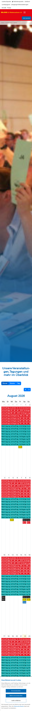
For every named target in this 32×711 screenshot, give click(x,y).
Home (2, 22)
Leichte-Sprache (6, 1)
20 (17, 636)
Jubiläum (27, 1)
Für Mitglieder (9, 22)
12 (13, 555)
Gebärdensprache (18, 1)
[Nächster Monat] (29, 389)
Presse (9, 7)
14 (21, 555)
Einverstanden (16, 691)
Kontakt (4, 7)
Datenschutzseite (19, 706)
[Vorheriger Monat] (25, 389)
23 (29, 636)
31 (21, 405)
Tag (18, 383)
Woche (12, 383)
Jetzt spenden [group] (26, 18)
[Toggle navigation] (24, 12)
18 (8, 636)
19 (13, 636)
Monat (5, 383)
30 (17, 405)
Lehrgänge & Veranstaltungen (19, 4)
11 (8, 555)
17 (4, 636)
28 (8, 405)
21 (21, 636)
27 (4, 405)
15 (25, 555)
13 (17, 555)
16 (29, 555)
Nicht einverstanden (16, 695)
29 (13, 405)
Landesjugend (6, 4)
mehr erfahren (16, 700)
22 (25, 636)
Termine (15, 22)
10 (4, 555)
